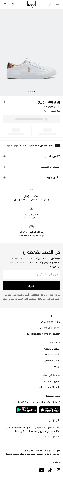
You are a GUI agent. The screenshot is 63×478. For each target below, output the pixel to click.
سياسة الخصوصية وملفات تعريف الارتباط (24, 454)
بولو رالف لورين (49, 102)
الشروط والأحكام (52, 454)
